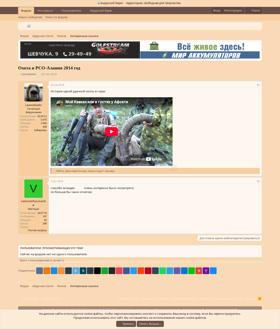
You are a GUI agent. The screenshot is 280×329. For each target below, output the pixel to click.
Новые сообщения (30, 17)
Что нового (45, 10)
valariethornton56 (33, 203)
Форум (26, 10)
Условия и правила (184, 298)
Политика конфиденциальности (221, 298)
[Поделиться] (253, 85)
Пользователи (71, 10)
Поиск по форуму (56, 17)
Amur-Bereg (29, 298)
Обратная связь (128, 298)
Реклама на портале (155, 298)
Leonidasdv (28, 74)
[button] (55, 10)
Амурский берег (101, 10)
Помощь (249, 298)
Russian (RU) (50, 298)
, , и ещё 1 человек (85, 171)
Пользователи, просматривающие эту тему (51, 248)
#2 (258, 181)
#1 (258, 85)
